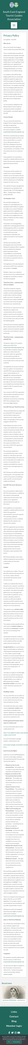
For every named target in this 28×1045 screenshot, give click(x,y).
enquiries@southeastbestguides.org (13, 132)
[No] (26, 1040)
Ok (9, 1041)
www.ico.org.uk (7, 974)
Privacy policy (16, 1041)
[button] (14, 25)
